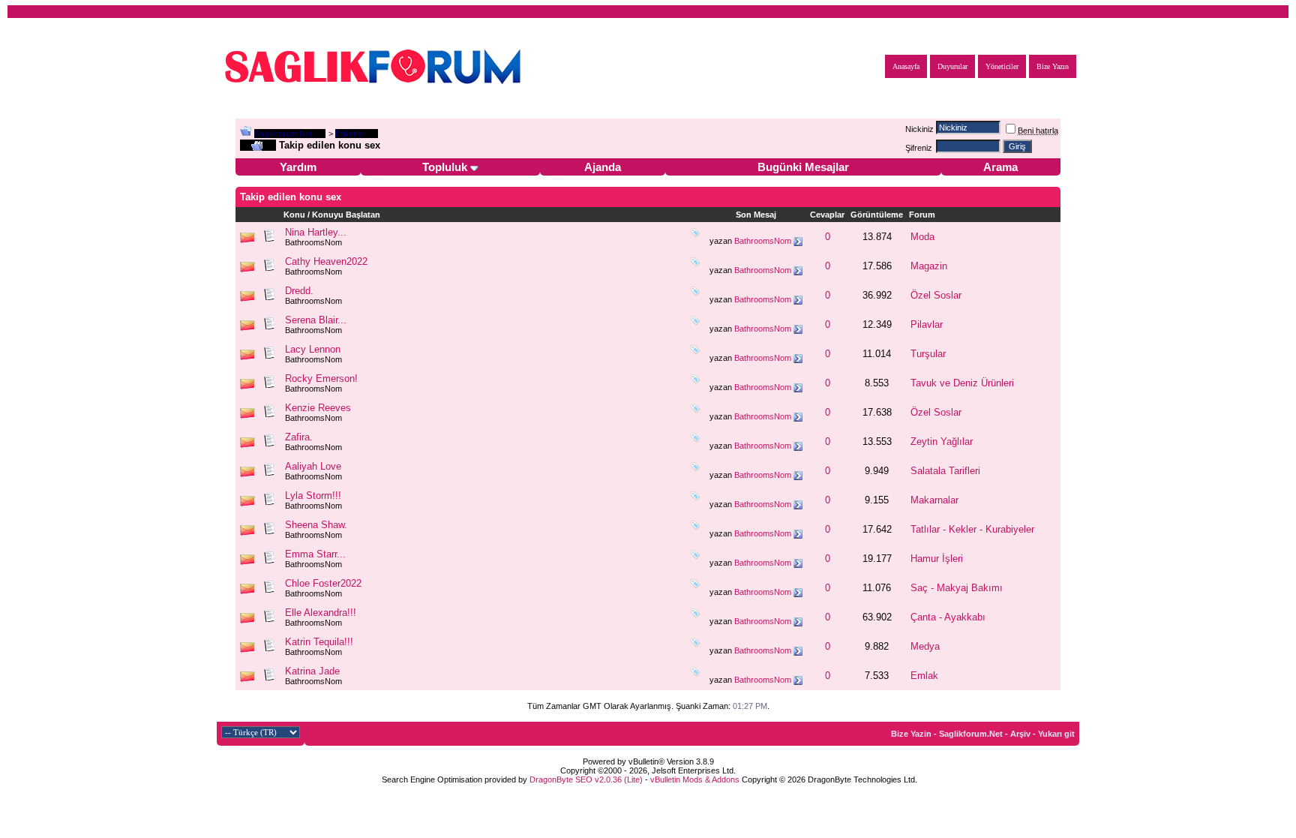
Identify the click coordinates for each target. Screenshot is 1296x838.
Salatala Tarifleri (945, 470)
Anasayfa (906, 66)
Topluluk (444, 167)
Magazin (928, 266)
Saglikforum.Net (283, 133)
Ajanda (602, 167)
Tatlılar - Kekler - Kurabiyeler (972, 529)
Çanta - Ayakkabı (948, 617)
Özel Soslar (936, 295)
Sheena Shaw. (316, 524)
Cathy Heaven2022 (326, 261)
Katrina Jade (312, 671)
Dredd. (299, 290)
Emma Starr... (315, 554)
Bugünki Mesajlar (803, 167)
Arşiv (1020, 733)
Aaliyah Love (313, 466)
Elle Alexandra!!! (320, 612)
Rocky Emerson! (321, 378)
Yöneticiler (1002, 66)
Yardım (298, 167)
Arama (1000, 167)
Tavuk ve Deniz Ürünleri (962, 383)
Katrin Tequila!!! (319, 641)
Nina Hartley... (315, 232)
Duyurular (953, 66)
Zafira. (299, 437)
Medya (925, 646)
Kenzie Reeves (318, 407)
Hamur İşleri (936, 558)
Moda (922, 236)
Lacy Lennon (312, 349)
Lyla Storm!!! (313, 495)
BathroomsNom (313, 242)
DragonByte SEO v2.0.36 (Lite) (586, 779)
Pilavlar (926, 324)
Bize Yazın (1052, 66)
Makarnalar (934, 500)
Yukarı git (1056, 733)
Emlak (924, 675)
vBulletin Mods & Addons (695, 779)
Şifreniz (918, 147)
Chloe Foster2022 (323, 583)
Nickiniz (919, 129)
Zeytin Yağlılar (941, 441)
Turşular (928, 353)
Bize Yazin (911, 733)
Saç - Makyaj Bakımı (956, 587)
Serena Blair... (315, 320)
